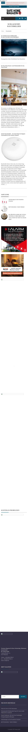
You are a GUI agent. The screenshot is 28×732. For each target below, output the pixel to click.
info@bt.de (6, 660)
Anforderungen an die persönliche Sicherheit (11, 719)
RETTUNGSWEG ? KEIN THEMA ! (17, 207)
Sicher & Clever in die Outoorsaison (9, 708)
